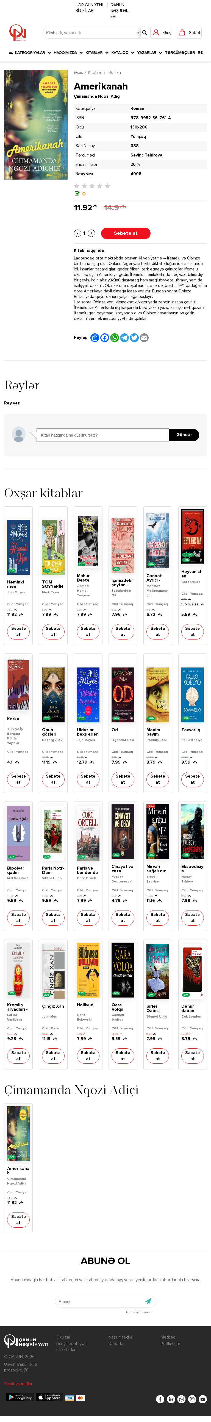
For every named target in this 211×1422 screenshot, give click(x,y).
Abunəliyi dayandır (140, 1312)
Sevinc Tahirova (146, 155)
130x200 (139, 127)
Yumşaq (138, 137)
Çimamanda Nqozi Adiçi (97, 96)
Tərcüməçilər (180, 53)
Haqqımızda (66, 53)
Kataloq (121, 53)
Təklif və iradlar (18, 1384)
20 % (135, 165)
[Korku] (18, 684)
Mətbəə (168, 1337)
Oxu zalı (63, 1337)
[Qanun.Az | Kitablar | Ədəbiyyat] (17, 32)
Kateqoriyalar (30, 53)
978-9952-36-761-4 (151, 118)
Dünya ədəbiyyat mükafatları (71, 1347)
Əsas (78, 73)
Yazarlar (148, 53)
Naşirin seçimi (121, 1337)
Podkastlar (170, 1344)
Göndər (184, 435)
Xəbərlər (117, 1344)
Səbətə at (126, 233)
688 (135, 146)
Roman (114, 73)
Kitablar (95, 53)
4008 (136, 174)
